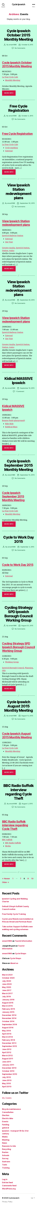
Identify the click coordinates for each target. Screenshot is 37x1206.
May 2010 (6, 1083)
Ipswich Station (22, 248)
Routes (5, 1152)
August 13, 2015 (27, 716)
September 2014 (9, 1024)
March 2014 (7, 1037)
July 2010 (6, 1077)
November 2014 (9, 1018)
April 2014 (6, 1034)
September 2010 (9, 1074)
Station (5, 250)
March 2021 (7, 975)
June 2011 (6, 1062)
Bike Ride (9, 424)
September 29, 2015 (27, 300)
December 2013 (9, 1043)
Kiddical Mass (11, 427)
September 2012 (9, 1046)
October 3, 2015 (27, 116)
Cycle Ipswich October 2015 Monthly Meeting (18, 35)
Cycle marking (11, 148)
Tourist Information (23, 941)
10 (32, 878)
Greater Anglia (8, 248)
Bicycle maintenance (11, 1109)
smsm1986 (13, 45)
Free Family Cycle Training (14, 914)
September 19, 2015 (27, 388)
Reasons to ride (9, 1146)
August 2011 (7, 1059)
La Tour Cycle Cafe (10, 77)
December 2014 (9, 1015)
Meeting (5, 1140)
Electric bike (7, 1118)
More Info (8, 93)
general (5, 1128)
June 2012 (6, 1049)
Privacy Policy (7, 1202)
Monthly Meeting (12, 80)
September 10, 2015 (27, 475)
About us (14, 963)
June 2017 (6, 990)
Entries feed (7, 1182)
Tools (4, 1165)
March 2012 (7, 1055)
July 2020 (6, 981)
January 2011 (8, 1065)
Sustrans (6, 1161)
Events (5, 1121)
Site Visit (9, 242)
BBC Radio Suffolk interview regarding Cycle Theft (18, 792)
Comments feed (9, 1185)
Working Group (12, 662)
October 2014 (8, 1021)
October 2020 (8, 978)
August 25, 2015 (27, 626)
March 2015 (7, 1006)
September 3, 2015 (27, 547)
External (9, 151)
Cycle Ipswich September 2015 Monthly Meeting (18, 465)
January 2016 (8, 1000)
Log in (4, 1179)
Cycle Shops (20, 953)
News (4, 1143)
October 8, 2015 (27, 45)
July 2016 (6, 996)
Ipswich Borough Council (13, 668)
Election (5, 1115)
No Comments (20, 48)
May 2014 (6, 1031)
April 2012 (6, 1052)
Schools (5, 1155)
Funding (5, 1125)
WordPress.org (9, 1189)
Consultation (7, 1112)
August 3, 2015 (27, 804)
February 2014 (8, 1040)
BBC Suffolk (7, 840)
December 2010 (9, 1068)
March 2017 (7, 993)
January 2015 (8, 1012)
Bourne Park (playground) (13, 420)
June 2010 (7, 1080)
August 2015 (7, 1003)
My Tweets (7, 1098)
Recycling (6, 1149)
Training (6, 1168)
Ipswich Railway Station (12, 235)
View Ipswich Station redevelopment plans (18, 191)
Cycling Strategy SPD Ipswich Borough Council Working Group (18, 614)
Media (8, 846)
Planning (29, 668)
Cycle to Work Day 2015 (18, 539)
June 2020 (7, 984)
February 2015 (8, 1009)
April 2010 (6, 1086)
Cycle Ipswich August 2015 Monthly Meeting (18, 706)
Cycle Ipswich (18, 4)
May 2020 (6, 987)
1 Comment (20, 391)
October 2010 (8, 1071)
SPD (4, 670)
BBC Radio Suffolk (13, 843)
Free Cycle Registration (18, 108)
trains (11, 250)
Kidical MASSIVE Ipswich (18, 380)
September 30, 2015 (27, 203)
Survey (5, 1158)
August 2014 (7, 1027)
